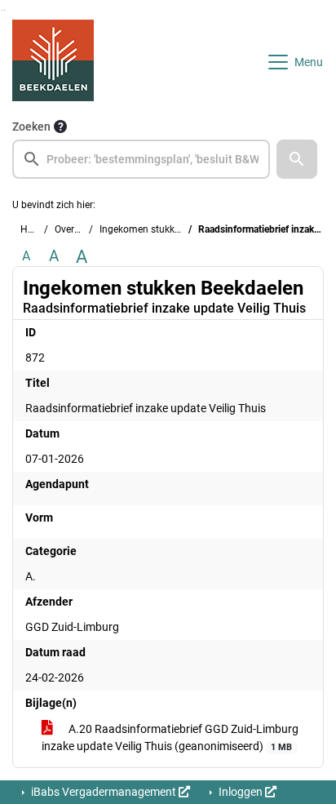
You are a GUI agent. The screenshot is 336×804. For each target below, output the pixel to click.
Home (33, 229)
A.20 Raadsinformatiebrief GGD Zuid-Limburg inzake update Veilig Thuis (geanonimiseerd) (170, 737)
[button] (296, 159)
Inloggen (240, 791)
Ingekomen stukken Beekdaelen (168, 229)
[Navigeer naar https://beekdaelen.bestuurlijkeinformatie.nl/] (53, 62)
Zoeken (31, 126)
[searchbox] (141, 159)
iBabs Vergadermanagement (104, 791)
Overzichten (80, 229)
